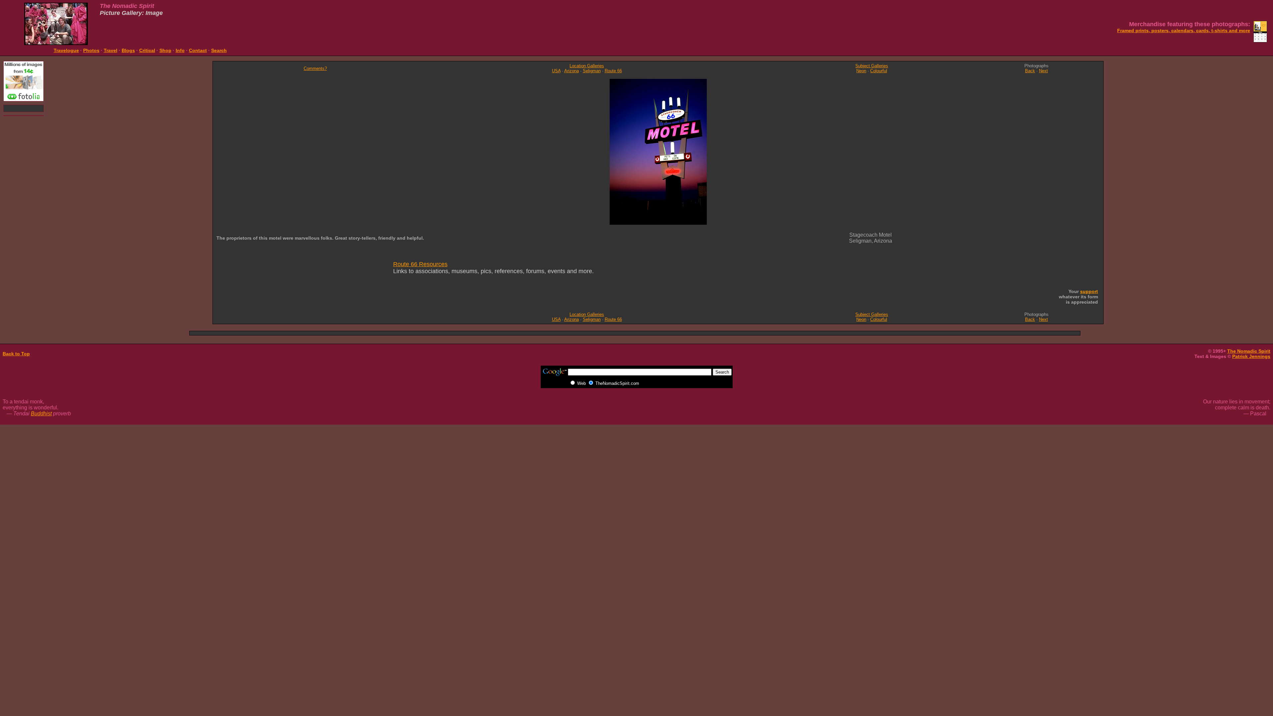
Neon (861, 70)
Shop (165, 50)
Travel (110, 50)
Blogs (128, 50)
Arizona (571, 70)
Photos (91, 50)
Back (1030, 70)
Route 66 (613, 70)
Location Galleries (587, 65)
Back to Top (16, 353)
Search (219, 50)
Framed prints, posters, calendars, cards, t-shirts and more (1183, 30)
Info (180, 50)
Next (1043, 70)
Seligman (592, 70)
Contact (198, 50)
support (1089, 291)
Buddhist (41, 413)
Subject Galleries (871, 65)
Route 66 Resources (420, 264)
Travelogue (66, 50)
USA (556, 70)
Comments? (315, 68)
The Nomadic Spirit (1248, 351)
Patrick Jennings (1251, 356)
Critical (147, 50)
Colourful (878, 70)
